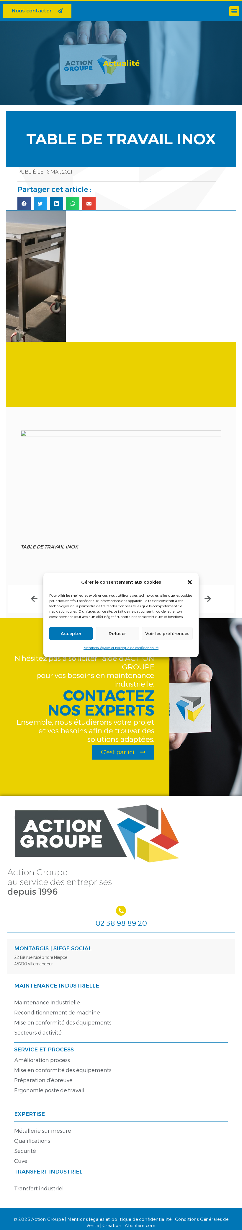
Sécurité (25, 1151)
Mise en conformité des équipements (63, 1022)
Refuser (117, 633)
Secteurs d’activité (38, 1033)
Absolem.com (140, 1225)
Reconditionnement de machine (57, 1012)
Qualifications (32, 1141)
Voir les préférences (167, 633)
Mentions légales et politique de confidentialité (121, 647)
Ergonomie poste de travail (49, 1090)
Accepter (71, 633)
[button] (190, 582)
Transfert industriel (39, 1188)
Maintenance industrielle (47, 1002)
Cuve (20, 1161)
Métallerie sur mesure (42, 1131)
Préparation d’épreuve (43, 1080)
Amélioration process (42, 1060)
